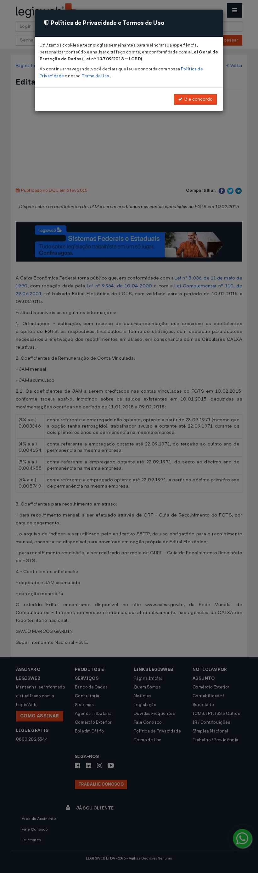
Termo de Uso (95, 76)
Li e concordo (197, 99)
